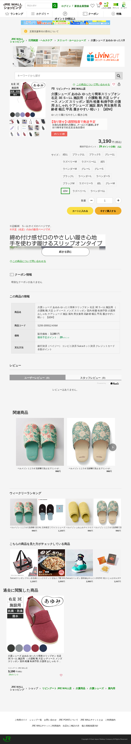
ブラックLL (78, 154)
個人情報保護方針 (90, 726)
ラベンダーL (85, 176)
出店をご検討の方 (71, 726)
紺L (99, 183)
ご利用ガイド (21, 720)
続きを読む (65, 251)
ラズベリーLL (88, 161)
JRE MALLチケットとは (91, 720)
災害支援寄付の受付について (44, 31)
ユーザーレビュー (37, 377)
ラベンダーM (70, 168)
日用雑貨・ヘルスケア (40, 40)
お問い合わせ (50, 720)
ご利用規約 (110, 720)
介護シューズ (96, 688)
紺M (65, 191)
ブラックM (68, 183)
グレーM (110, 183)
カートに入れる (80, 211)
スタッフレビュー (93, 377)
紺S (103, 161)
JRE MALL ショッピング (17, 40)
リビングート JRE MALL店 (57, 688)
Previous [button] (20, 99)
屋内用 (111, 688)
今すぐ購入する (108, 211)
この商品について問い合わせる (93, 84)
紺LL (65, 154)
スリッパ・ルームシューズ (72, 40)
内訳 (119, 147)
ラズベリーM (70, 161)
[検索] (119, 76)
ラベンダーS (103, 176)
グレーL (85, 168)
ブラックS (94, 154)
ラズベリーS (86, 183)
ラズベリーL (79, 191)
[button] (113, 447)
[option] (28, 100)
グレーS (99, 168)
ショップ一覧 (35, 720)
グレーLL (110, 154)
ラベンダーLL (97, 191)
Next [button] (35, 99)
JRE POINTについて (68, 720)
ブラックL (68, 176)
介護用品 (80, 688)
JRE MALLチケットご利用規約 (46, 726)
